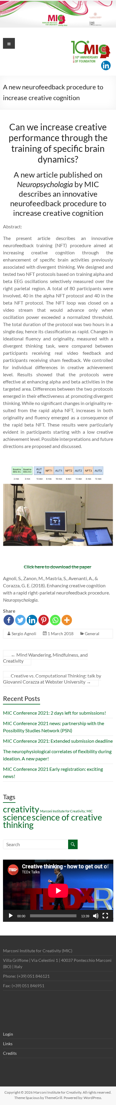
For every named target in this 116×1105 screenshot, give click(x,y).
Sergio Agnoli (24, 633)
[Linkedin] (106, 65)
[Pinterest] (43, 620)
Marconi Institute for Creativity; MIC (66, 811)
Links (7, 1043)
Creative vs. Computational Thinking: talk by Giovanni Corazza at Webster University (52, 678)
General (92, 633)
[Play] (11, 916)
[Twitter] (20, 620)
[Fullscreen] (105, 916)
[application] (58, 891)
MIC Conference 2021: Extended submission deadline (58, 741)
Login (8, 1034)
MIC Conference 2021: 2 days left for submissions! (54, 713)
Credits (10, 1053)
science (17, 817)
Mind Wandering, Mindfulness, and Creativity (45, 658)
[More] (67, 620)
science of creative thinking (52, 821)
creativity (21, 809)
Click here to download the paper (57, 566)
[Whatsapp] (55, 620)
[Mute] (96, 916)
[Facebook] (9, 620)
